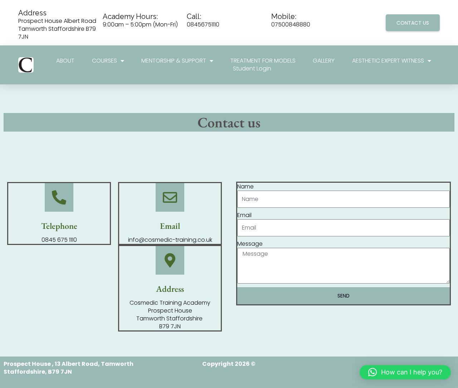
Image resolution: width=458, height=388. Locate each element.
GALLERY (324, 61)
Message (250, 244)
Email (244, 215)
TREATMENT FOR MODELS (263, 61)
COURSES (104, 61)
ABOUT (65, 61)
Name (245, 187)
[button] (405, 372)
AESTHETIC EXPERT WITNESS (388, 61)
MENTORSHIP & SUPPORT (173, 61)
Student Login (252, 69)
